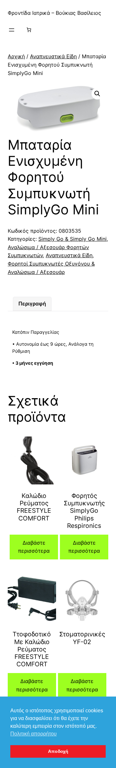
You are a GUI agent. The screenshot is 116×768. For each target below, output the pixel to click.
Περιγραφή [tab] (32, 303)
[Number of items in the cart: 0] (28, 29)
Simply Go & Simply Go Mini (72, 239)
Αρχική (16, 56)
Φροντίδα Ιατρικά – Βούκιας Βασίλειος (54, 13)
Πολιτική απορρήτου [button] (33, 733)
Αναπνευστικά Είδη (53, 56)
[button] (97, 93)
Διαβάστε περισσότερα (34, 546)
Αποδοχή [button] (58, 751)
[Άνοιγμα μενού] (11, 30)
